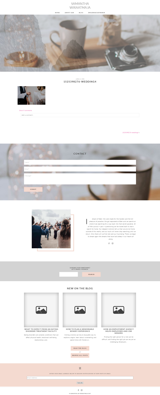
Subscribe (80, 383)
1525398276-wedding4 (130, 132)
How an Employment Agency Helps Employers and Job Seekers (119, 331)
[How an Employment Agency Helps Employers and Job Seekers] (118, 310)
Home (57, 12)
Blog (81, 12)
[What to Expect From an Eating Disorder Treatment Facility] (41, 310)
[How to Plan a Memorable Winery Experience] (80, 310)
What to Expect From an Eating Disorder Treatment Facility (41, 330)
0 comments (25, 110)
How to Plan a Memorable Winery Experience (80, 330)
